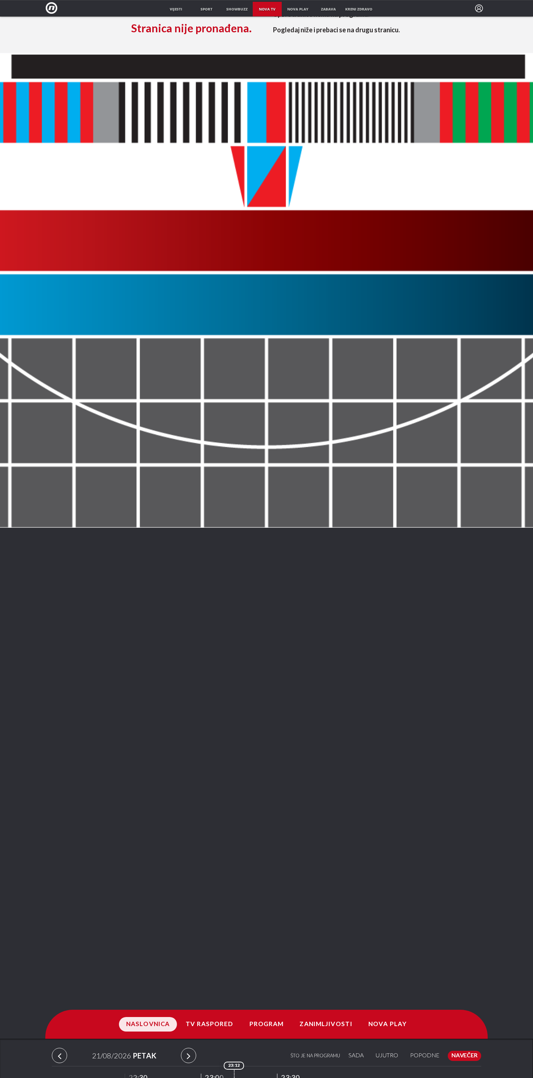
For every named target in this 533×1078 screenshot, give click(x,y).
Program (266, 1024)
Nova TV (53, 8)
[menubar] (479, 8)
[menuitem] (479, 8)
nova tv (267, 9)
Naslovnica (148, 1024)
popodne (424, 1055)
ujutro (387, 1055)
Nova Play (387, 1024)
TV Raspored (209, 1024)
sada (356, 1055)
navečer (464, 1055)
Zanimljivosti (325, 1024)
